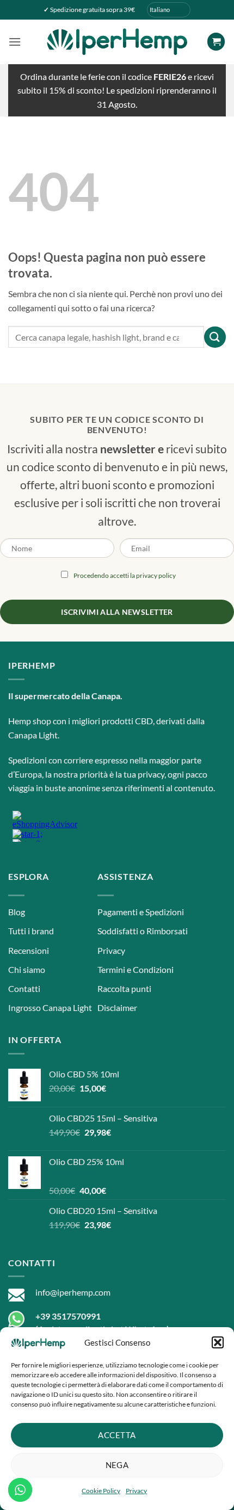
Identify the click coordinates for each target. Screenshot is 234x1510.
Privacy (136, 1491)
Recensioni (28, 950)
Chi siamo (26, 969)
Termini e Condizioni (135, 969)
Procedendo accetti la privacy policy (124, 575)
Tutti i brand (31, 931)
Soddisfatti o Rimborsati (142, 931)
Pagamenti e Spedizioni (140, 912)
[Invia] (215, 337)
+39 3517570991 (68, 1316)
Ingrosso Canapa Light (50, 1007)
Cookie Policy (101, 1491)
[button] (217, 1342)
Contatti (24, 988)
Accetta (117, 1435)
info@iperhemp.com (72, 1292)
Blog (16, 912)
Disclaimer (117, 1007)
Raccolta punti (124, 988)
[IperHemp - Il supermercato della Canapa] (117, 42)
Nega (117, 1465)
